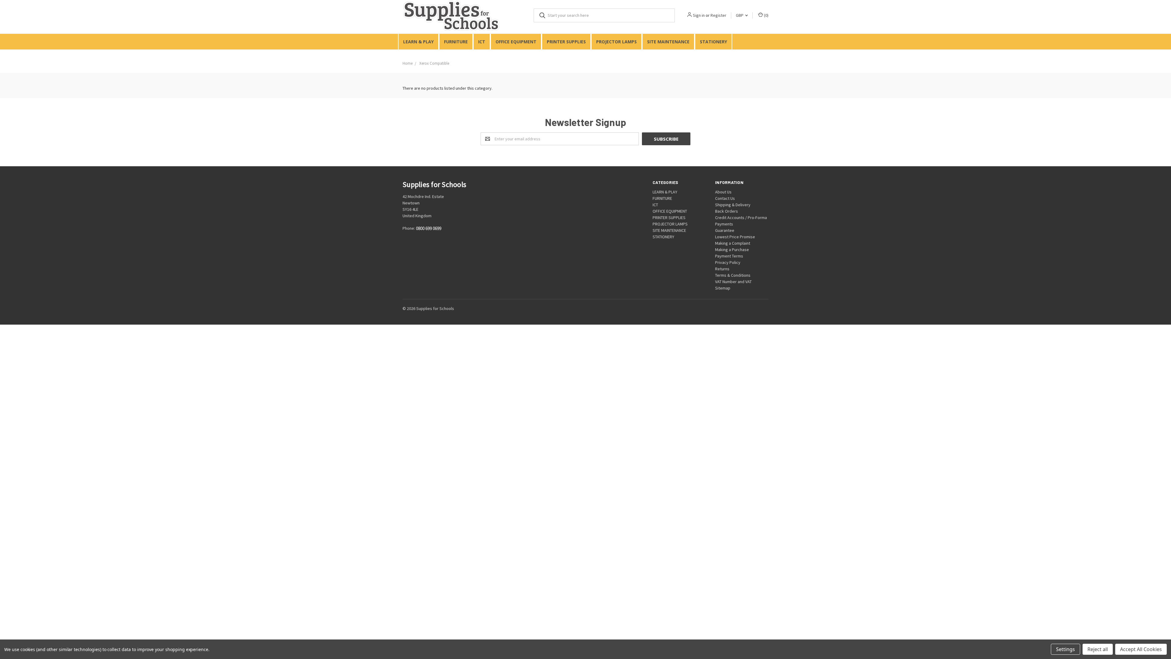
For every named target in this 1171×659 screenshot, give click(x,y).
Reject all (1097, 649)
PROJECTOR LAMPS (616, 42)
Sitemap (722, 288)
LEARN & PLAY (418, 42)
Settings (1065, 649)
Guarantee (724, 230)
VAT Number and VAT (733, 281)
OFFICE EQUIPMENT (516, 42)
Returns (722, 269)
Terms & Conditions (732, 275)
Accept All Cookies (1141, 649)
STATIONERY (713, 42)
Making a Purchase (732, 249)
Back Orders (726, 211)
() (765, 15)
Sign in (699, 15)
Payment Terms (729, 256)
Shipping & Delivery (732, 204)
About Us (723, 192)
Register (718, 15)
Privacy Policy (727, 262)
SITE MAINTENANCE (668, 42)
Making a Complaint (732, 243)
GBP (740, 15)
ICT (481, 42)
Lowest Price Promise (735, 236)
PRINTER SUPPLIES (566, 42)
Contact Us (725, 198)
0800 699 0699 (428, 229)
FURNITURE (456, 42)
